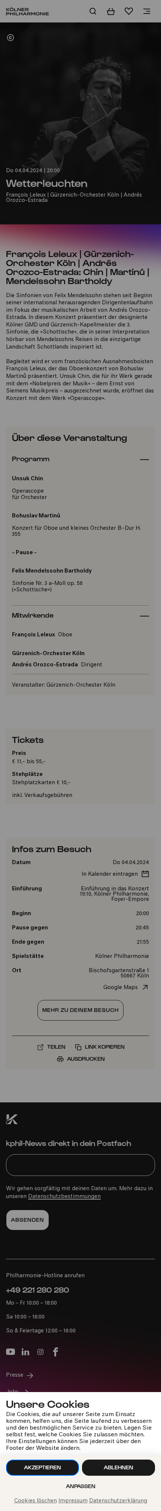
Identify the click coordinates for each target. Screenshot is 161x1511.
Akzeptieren (42, 1467)
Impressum (73, 1501)
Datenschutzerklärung (118, 1501)
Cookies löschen (35, 1501)
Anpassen (80, 1486)
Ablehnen (118, 1467)
